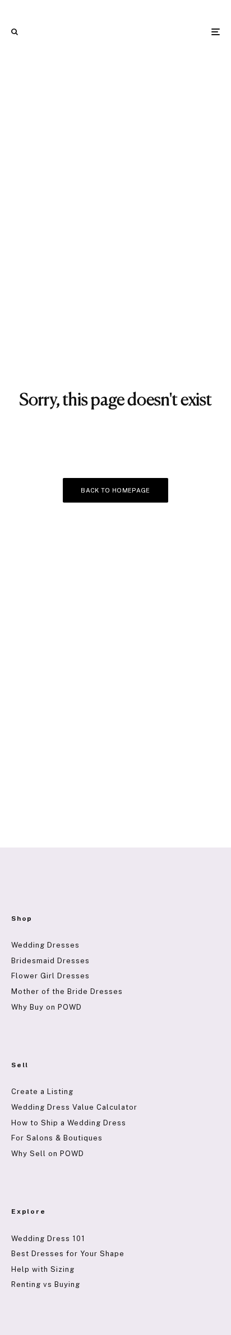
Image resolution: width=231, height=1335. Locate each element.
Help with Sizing (43, 1269)
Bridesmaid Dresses (50, 961)
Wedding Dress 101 (48, 1238)
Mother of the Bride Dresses (67, 991)
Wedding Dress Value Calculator (74, 1107)
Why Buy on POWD (46, 1007)
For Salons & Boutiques (57, 1138)
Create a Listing (42, 1091)
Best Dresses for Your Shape (67, 1253)
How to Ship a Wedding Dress (68, 1123)
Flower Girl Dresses (50, 976)
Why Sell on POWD (47, 1153)
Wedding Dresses (45, 945)
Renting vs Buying (45, 1284)
